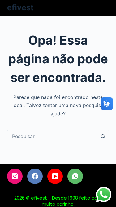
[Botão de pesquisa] (103, 136)
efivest (20, 7)
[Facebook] (35, 176)
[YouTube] (55, 176)
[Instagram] (15, 176)
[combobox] (52, 136)
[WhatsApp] (75, 176)
